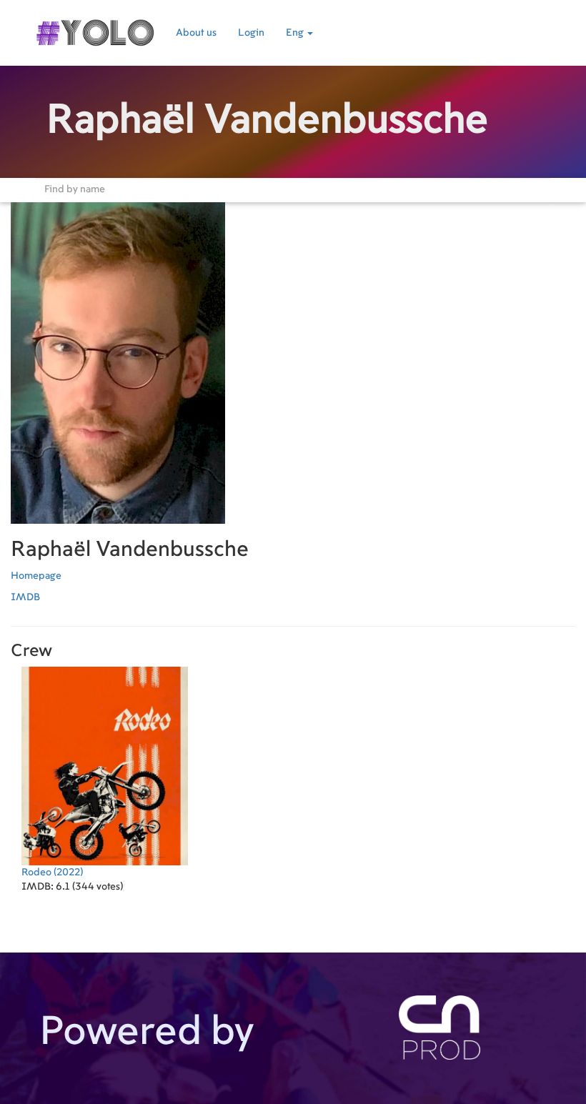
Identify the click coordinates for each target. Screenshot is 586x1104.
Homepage (36, 576)
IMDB (25, 597)
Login (251, 33)
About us (196, 33)
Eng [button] (296, 33)
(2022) (52, 872)
